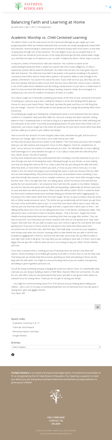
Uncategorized (44, 27)
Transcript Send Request (23, 327)
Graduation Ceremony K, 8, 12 (26, 323)
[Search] (98, 306)
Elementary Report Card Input (26, 331)
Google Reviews (20, 335)
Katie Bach (18, 27)
